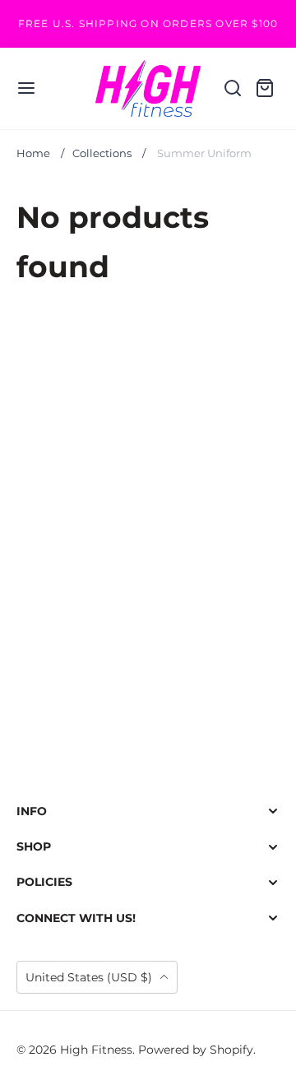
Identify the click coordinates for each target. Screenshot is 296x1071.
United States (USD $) (90, 977)
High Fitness (96, 1049)
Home (33, 153)
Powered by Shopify (195, 1049)
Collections (102, 153)
